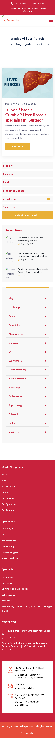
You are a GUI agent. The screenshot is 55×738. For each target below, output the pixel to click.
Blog (11, 298)
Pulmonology (15, 414)
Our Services (8, 498)
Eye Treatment (9, 540)
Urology (13, 423)
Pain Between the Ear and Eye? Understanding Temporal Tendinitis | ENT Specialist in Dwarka (33, 255)
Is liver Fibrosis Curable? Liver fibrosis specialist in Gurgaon (25, 115)
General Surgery (10, 552)
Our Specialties (9, 504)
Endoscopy (14, 343)
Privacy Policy (28, 733)
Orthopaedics (15, 396)
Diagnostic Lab (16, 334)
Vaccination (14, 432)
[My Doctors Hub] (10, 20)
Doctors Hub (12, 104)
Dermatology (15, 325)
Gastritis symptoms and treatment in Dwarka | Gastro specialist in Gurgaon (33, 271)
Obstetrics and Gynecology (15, 588)
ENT (11, 351)
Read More (17, 146)
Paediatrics (7, 600)
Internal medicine (10, 558)
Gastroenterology (17, 369)
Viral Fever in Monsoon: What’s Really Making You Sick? (31, 239)
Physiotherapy (15, 405)
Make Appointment (26, 215)
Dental (12, 316)
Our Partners (8, 510)
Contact (6, 492)
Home (4, 474)
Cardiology (14, 307)
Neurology (7, 582)
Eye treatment (16, 360)
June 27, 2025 (29, 104)
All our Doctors (9, 486)
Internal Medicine (17, 378)
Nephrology (14, 387)
